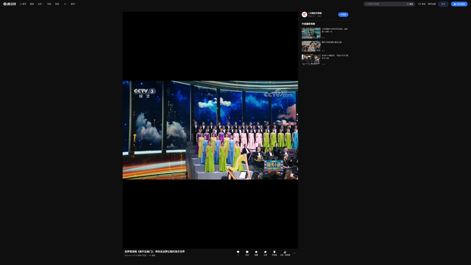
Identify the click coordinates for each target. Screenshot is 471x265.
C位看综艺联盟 (315, 13)
